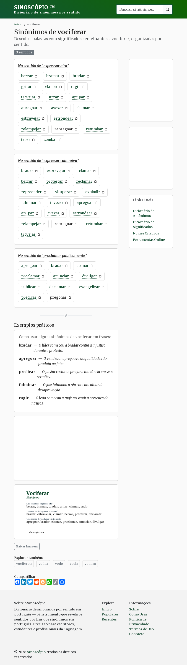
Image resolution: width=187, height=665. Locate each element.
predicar (28, 297)
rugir (75, 86)
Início (107, 609)
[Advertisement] (66, 448)
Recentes (109, 619)
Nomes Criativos (146, 233)
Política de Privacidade (139, 621)
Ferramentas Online (149, 240)
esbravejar (30, 118)
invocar (56, 202)
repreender (31, 192)
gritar (26, 86)
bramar (53, 76)
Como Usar (138, 614)
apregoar (29, 108)
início (18, 24)
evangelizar (89, 287)
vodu (74, 564)
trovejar (28, 97)
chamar (83, 108)
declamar (57, 287)
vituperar (63, 192)
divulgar (89, 276)
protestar (54, 181)
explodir (92, 192)
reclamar (84, 181)
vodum (90, 564)
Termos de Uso (141, 629)
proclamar (30, 276)
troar (25, 139)
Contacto (136, 634)
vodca (43, 564)
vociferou (24, 564)
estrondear (63, 118)
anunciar (61, 276)
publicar (28, 287)
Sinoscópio (48, 9)
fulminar (29, 202)
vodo (59, 564)
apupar (78, 97)
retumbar (94, 129)
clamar (51, 86)
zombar (50, 139)
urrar (54, 97)
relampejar (31, 129)
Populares (110, 614)
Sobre (134, 609)
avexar (57, 108)
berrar (27, 76)
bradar (79, 76)
